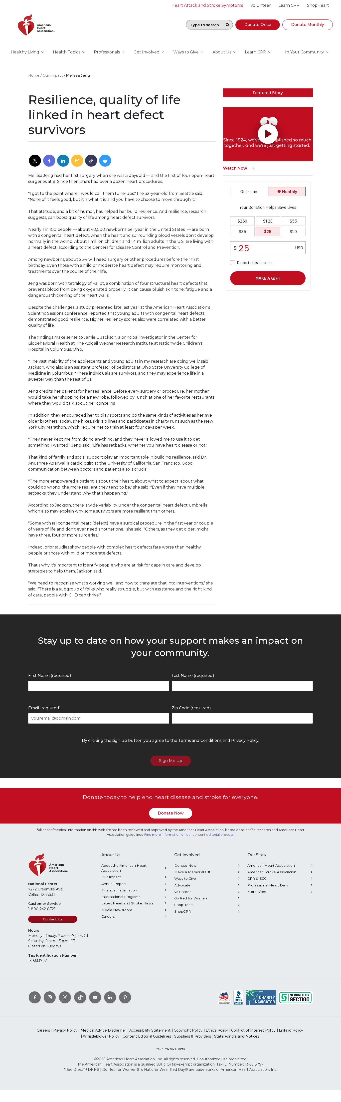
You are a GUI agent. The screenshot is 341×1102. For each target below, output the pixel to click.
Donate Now (170, 813)
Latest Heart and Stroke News (127, 903)
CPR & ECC (257, 878)
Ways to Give (185, 878)
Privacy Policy (244, 740)
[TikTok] (80, 997)
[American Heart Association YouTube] (95, 997)
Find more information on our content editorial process (188, 834)
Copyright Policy (188, 1030)
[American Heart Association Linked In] (110, 997)
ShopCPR (182, 911)
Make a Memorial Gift (192, 872)
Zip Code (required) (191, 708)
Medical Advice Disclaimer (103, 1030)
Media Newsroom (116, 910)
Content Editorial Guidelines (147, 1036)
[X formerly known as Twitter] (65, 997)
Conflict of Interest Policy (253, 1030)
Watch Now (235, 168)
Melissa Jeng (78, 75)
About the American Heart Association (124, 867)
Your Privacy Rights (170, 1049)
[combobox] (204, 24)
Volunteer (182, 892)
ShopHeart (183, 905)
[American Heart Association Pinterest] (125, 997)
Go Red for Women (190, 898)
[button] (257, 24)
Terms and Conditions (199, 740)
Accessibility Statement (149, 1030)
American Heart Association (271, 865)
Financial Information (119, 890)
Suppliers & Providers (192, 1036)
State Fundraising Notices (236, 1036)
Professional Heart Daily (267, 885)
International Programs (120, 897)
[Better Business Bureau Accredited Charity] (238, 997)
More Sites (256, 892)
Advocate (182, 885)
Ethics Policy (217, 1030)
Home (33, 75)
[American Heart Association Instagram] (49, 997)
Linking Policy (291, 1030)
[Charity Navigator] (261, 997)
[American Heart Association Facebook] (34, 997)
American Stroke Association (271, 872)
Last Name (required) (193, 675)
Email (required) (44, 708)
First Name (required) (49, 675)
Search (227, 24)
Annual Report (113, 884)
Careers (108, 916)
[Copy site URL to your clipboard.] (91, 160)
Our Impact (53, 75)
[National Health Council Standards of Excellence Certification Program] (224, 997)
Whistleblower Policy (101, 1036)
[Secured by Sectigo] (295, 997)
